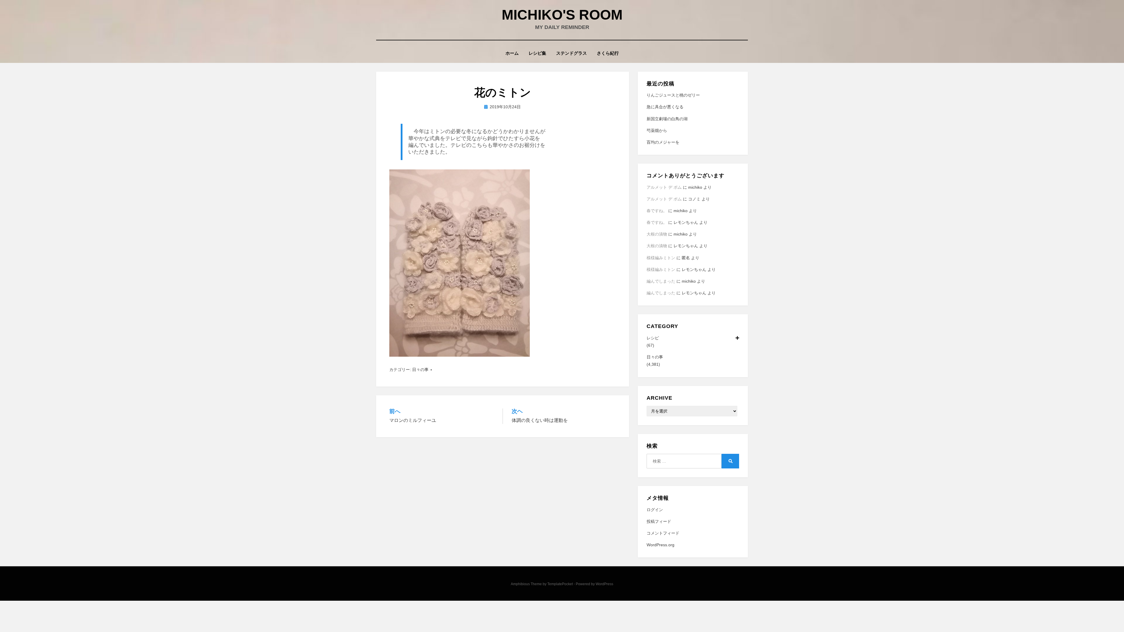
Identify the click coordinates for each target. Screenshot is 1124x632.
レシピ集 (537, 53)
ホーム (512, 53)
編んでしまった (661, 281)
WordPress (604, 584)
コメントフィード (663, 533)
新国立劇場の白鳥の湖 (667, 118)
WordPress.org (660, 544)
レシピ (653, 338)
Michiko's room (562, 15)
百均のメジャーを (663, 142)
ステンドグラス (571, 53)
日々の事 (420, 369)
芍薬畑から (657, 130)
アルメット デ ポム (664, 187)
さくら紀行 (608, 53)
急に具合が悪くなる (665, 106)
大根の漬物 (657, 234)
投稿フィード (659, 521)
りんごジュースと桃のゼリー (673, 95)
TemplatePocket (560, 584)
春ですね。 (657, 210)
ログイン (655, 509)
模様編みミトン (661, 257)
